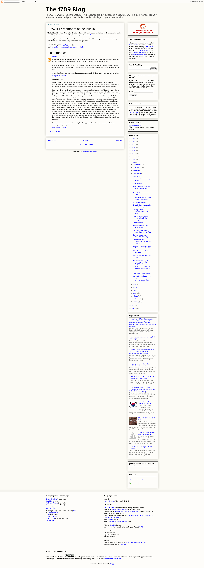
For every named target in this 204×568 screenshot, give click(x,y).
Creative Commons (51, 516)
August (136, 176)
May (135, 290)
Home (85, 141)
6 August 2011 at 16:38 (59, 127)
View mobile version (85, 145)
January (136, 302)
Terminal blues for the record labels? (140, 226)
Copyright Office (53, 512)
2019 (133, 139)
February (136, 299)
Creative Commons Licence (112, 558)
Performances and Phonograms (117, 521)
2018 (133, 142)
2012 (133, 159)
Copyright (111, 519)
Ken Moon (144, 50)
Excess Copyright (51, 499)
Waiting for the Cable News (142, 276)
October (136, 170)
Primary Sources (109, 501)
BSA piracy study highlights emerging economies (147, 433)
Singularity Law (50, 505)
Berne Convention (109, 507)
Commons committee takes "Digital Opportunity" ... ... (142, 198)
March (135, 296)
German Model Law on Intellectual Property (140, 236)
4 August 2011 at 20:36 (59, 76)
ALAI (47, 514)
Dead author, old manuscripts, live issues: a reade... (142, 241)
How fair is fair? (138, 223)
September (137, 173)
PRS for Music (50, 509)
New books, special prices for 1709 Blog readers (141, 280)
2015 (133, 150)
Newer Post (51, 141)
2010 (133, 305)
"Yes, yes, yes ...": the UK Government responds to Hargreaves (143, 377)
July (135, 284)
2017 (133, 145)
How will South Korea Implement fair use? (145, 402)
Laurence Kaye (50, 518)
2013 (133, 156)
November (137, 167)
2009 (133, 308)
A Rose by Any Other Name (142, 273)
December (137, 164)
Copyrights (123, 544)
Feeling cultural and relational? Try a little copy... (141, 211)
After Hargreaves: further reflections (141, 251)
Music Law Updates (52, 503)
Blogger (112, 564)
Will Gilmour (56, 57)
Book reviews (137, 183)
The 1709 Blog (65, 9)
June (135, 287)
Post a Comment (55, 131)
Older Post (119, 141)
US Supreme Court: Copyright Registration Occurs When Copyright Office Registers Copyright (142, 389)
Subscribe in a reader (137, 480)
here (91, 35)
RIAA (74, 511)
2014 (133, 153)
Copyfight (49, 501)
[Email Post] (73, 45)
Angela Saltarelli (139, 52)
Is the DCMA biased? (140, 202)
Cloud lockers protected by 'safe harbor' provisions (142, 206)
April (135, 293)
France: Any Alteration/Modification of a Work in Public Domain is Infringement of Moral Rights (142, 351)
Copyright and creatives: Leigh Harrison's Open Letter (140, 365)
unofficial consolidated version (135, 542)
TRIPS (141, 527)
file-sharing (80, 47)
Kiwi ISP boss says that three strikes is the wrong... (141, 218)
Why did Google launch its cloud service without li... (142, 247)
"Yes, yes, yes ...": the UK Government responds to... (141, 268)
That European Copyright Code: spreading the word (141, 188)
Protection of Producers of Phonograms (127, 511)
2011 (133, 162)
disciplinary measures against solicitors (64, 47)
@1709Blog (134, 112)
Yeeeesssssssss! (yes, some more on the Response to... (140, 262)
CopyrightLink (50, 520)
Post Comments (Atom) (89, 152)
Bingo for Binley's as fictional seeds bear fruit (142, 231)
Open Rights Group (54, 507)
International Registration (120, 509)
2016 (133, 147)
